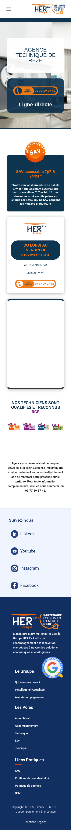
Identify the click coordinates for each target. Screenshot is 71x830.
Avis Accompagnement (29, 697)
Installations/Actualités (30, 689)
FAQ (17, 771)
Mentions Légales (36, 822)
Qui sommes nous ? (27, 682)
